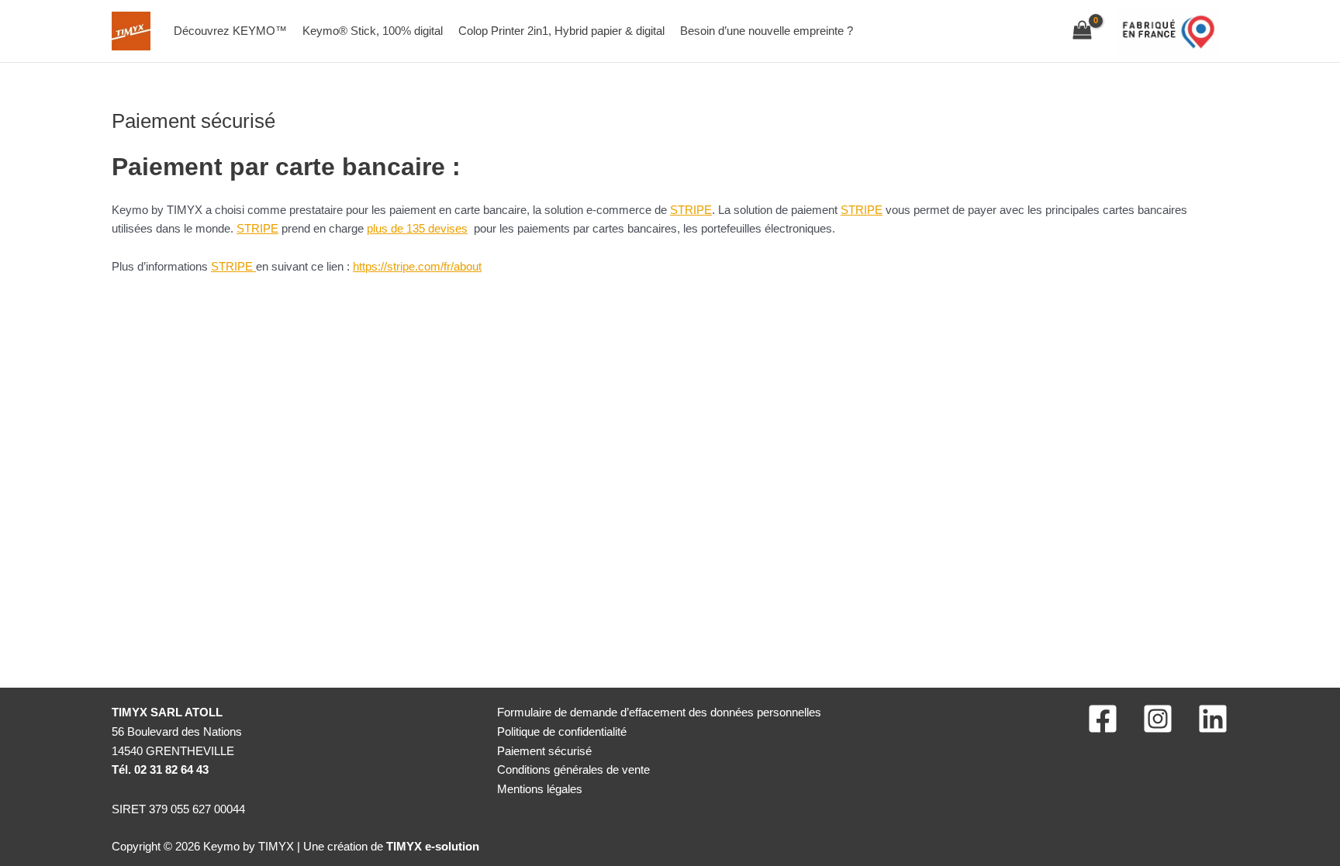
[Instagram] (1157, 718)
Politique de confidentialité (562, 731)
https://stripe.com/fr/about (417, 266)
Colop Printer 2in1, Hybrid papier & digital (561, 30)
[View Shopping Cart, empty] (1082, 31)
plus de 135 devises (417, 228)
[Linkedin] (1212, 718)
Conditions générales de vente (573, 769)
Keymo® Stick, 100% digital (372, 30)
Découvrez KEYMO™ (230, 30)
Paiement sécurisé (544, 750)
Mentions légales (539, 788)
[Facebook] (1102, 718)
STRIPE (691, 209)
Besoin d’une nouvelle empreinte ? (766, 30)
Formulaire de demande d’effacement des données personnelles (659, 712)
